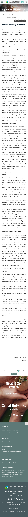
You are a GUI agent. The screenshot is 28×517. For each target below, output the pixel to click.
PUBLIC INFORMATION (8, 467)
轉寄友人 (21, 21)
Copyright (14, 493)
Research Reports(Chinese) (16, 474)
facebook (6, 415)
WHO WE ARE (11, 14)
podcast (11, 415)
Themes (3, 441)
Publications (16, 462)
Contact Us (20, 491)
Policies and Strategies (9, 15)
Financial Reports (21, 470)
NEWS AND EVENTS (7, 459)
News (3, 462)
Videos (10, 462)
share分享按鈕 (24, 21)
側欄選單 (2, 2)
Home (4, 14)
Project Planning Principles (10, 17)
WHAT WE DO (5, 438)
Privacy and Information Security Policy (14, 495)
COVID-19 (8, 455)
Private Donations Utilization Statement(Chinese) (12, 472)
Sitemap (7, 491)
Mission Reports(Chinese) (7, 476)
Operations (8, 441)
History (17, 430)
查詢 (26, 2)
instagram (14, 415)
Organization (18, 432)
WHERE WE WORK (7, 446)
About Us (4, 430)
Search (3, 455)
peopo (19, 415)
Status (13, 432)
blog (17, 415)
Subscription (13, 491)
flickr (22, 415)
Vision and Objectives (6, 432)
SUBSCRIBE (22, 2)
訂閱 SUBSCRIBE (12, 394)
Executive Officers (11, 430)
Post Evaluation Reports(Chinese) (9, 470)
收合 (26, 423)
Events (6, 462)
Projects (3, 449)
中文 (15, 21)
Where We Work (15, 455)
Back (18, 21)
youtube (9, 415)
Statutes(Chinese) (5, 474)
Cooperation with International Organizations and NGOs (12, 452)
